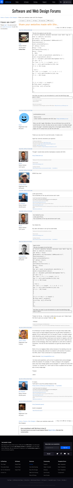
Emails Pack (17, 464)
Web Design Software (35, 480)
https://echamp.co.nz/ (62, 118)
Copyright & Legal (52, 480)
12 (65, 27)
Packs (17, 2)
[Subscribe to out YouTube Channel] (65, 453)
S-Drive (31, 464)
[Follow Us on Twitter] (57, 453)
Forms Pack (17, 467)
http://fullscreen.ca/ (37, 155)
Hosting (35, 2)
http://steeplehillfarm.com (47, 356)
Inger (20, 44)
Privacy (58, 480)
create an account (7, 27)
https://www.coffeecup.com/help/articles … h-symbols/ (47, 385)
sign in (6, 25)
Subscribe (42, 20)
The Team (3, 464)
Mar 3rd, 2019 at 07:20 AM (25, 241)
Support (45, 2)
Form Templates (62, 469)
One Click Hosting (33, 467)
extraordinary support (33, 448)
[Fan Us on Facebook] (61, 453)
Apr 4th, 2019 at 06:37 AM (25, 379)
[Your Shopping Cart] (61, 2)
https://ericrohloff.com (37, 209)
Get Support (44, 480)
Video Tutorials (47, 467)
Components (61, 472)
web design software (19, 446)
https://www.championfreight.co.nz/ (48, 143)
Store (53, 2)
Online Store (26, 480)
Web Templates (61, 464)
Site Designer (13, 17)
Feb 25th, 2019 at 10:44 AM (25, 148)
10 (62, 27)
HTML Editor (29, 444)
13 (67, 27)
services (29, 446)
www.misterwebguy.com (38, 164)
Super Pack (17, 469)
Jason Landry (22, 340)
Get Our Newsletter (5, 469)
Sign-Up (65, 447)
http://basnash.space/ (38, 404)
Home (2, 17)
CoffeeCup (3, 461)
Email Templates (62, 467)
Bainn (20, 125)
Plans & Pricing (32, 475)
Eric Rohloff (22, 203)
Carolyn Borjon (23, 184)
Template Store (62, 461)
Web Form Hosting (33, 472)
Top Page (9, 480)
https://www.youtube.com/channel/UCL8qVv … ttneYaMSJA (45, 168)
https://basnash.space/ (37, 410)
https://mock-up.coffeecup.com (61, 105)
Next (69, 27)
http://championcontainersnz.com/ (49, 146)
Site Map (64, 480)
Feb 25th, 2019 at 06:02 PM (25, 190)
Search (23, 20)
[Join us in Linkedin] (68, 453)
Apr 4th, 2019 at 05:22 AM (25, 327)
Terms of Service (49, 485)
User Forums (46, 472)
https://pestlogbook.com (38, 204)
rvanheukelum (22, 256)
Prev (58, 27)
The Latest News (5, 467)
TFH (20, 411)
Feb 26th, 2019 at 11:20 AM (25, 211)
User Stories (47, 475)
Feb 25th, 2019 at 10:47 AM (25, 170)
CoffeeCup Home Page (18, 480)
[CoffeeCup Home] (8, 2)
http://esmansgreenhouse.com (39, 202)
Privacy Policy (41, 485)
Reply (35, 20)
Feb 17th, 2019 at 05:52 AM (25, 30)
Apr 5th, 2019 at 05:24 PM (25, 401)
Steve (20, 163)
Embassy (46, 469)
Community (47, 461)
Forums (7, 17)
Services (31, 461)
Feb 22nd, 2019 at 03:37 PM (25, 110)
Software (26, 2)
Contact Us (3, 472)
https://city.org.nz (47, 142)
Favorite (51, 20)
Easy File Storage (33, 469)
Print (29, 20)
